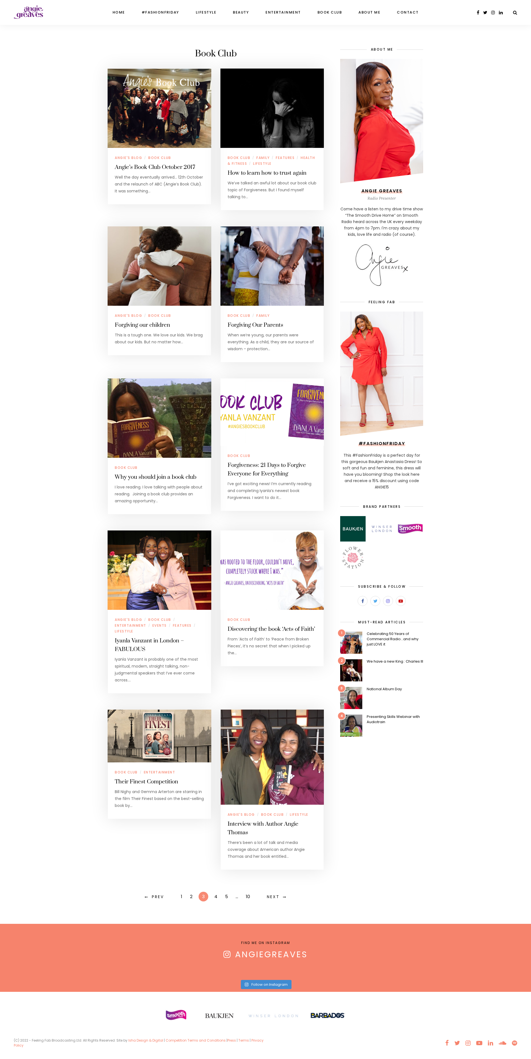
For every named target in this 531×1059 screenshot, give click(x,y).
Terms (243, 1040)
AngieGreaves (271, 954)
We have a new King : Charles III (395, 661)
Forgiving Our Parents (255, 325)
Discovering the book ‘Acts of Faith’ (271, 629)
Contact (408, 12)
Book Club (329, 12)
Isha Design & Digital (146, 1040)
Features (285, 157)
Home (119, 12)
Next (273, 897)
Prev (158, 897)
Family (263, 157)
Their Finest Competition (146, 781)
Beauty (241, 12)
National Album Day (384, 689)
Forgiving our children (142, 325)
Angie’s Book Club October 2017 (155, 167)
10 (248, 896)
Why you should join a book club (155, 477)
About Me (369, 12)
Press (231, 1040)
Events (159, 625)
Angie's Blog (128, 157)
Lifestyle (206, 12)
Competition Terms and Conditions (196, 1040)
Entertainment (283, 12)
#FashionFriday (160, 12)
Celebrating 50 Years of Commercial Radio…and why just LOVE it (392, 639)
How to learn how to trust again (267, 173)
